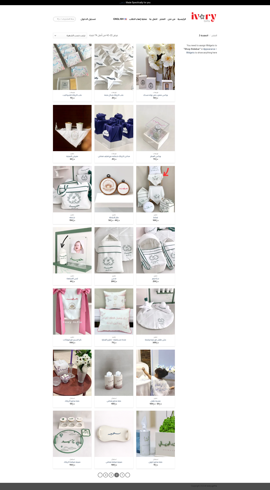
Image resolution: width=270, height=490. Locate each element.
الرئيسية (182, 19)
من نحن (171, 19)
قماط (155, 217)
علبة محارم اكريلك (72, 401)
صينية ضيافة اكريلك (72, 462)
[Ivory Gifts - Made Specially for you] (204, 17)
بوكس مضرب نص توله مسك (155, 95)
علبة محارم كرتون (155, 462)
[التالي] (100, 475)
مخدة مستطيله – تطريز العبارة (114, 340)
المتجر (162, 19)
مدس (113, 278)
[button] (88, 19)
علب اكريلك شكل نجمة (114, 95)
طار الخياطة (114, 217)
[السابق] (127, 475)
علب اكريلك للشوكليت (72, 95)
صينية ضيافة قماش (114, 462)
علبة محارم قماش (114, 401)
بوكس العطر (155, 156)
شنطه (72, 217)
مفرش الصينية (72, 156)
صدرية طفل (155, 401)
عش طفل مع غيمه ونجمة (155, 340)
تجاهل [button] (122, 2)
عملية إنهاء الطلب (138, 19)
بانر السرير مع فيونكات (72, 340)
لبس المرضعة (72, 278)
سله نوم (155, 278)
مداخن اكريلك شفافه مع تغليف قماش (114, 156)
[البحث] (107, 19)
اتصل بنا (153, 19)
